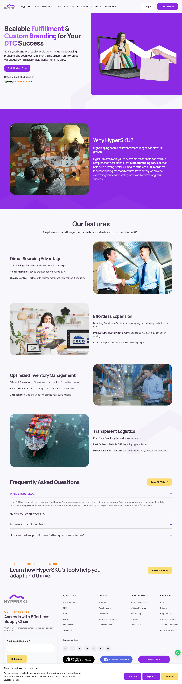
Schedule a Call (159, 570)
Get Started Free (17, 68)
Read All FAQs (157, 481)
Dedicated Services (108, 619)
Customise (132, 676)
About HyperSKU (138, 602)
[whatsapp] (178, 653)
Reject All (151, 676)
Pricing (98, 6)
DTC (65, 608)
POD (65, 613)
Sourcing (103, 602)
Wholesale (67, 630)
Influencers (68, 624)
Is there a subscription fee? (27, 524)
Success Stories (167, 619)
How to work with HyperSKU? (28, 513)
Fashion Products (168, 630)
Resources (111, 6)
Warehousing (105, 608)
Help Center (165, 613)
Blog (162, 602)
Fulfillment (103, 613)
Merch (65, 619)
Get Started (167, 6)
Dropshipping (69, 602)
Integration (83, 6)
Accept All (169, 676)
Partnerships (136, 613)
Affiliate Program (138, 608)
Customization (105, 624)
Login (148, 6)
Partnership (64, 6)
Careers (134, 619)
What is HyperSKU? (22, 494)
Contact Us (136, 624)
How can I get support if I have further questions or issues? (47, 535)
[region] (91, 674)
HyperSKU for (28, 6)
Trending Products (169, 624)
